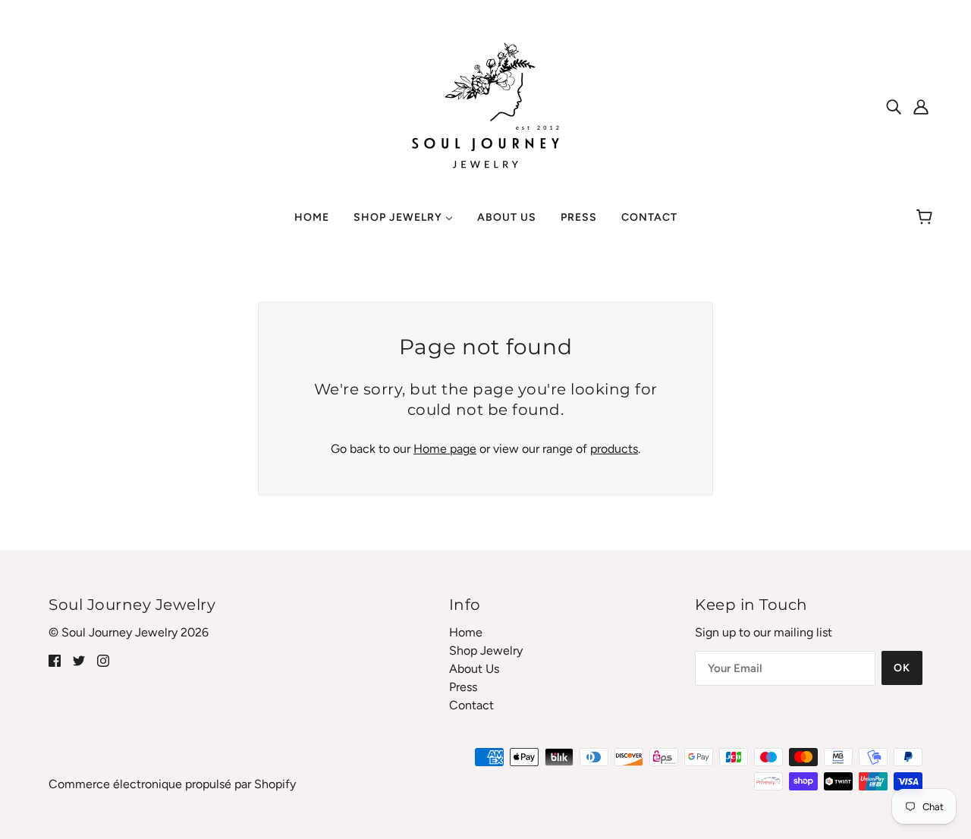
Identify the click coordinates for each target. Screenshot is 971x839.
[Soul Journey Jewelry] (485, 105)
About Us (474, 668)
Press (463, 687)
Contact (471, 705)
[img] (893, 106)
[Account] (921, 106)
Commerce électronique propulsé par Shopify (172, 784)
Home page (444, 448)
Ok (902, 667)
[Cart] (927, 217)
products (614, 448)
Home (465, 632)
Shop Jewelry (486, 650)
